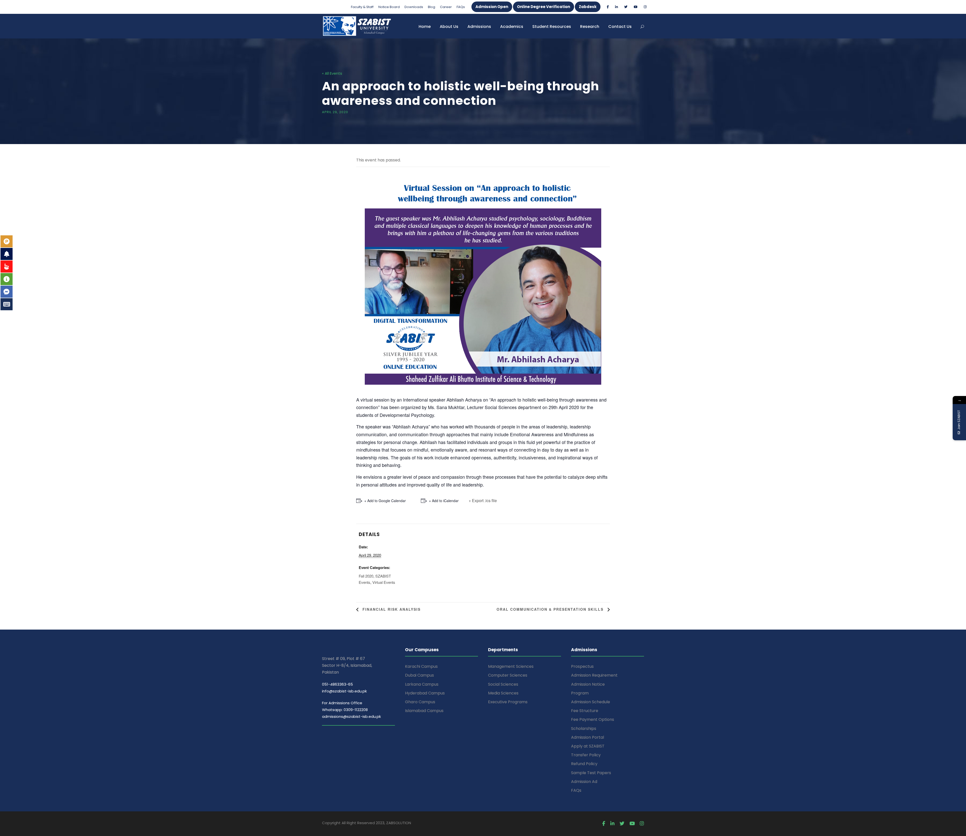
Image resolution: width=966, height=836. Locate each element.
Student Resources (551, 26)
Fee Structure (584, 711)
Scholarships (583, 728)
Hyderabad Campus (425, 693)
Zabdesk (587, 6)
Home (425, 26)
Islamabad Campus (424, 711)
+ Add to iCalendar (444, 500)
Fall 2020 (366, 576)
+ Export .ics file (483, 500)
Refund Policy (584, 764)
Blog (431, 7)
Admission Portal (587, 737)
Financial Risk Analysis (391, 609)
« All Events (332, 73)
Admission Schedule (590, 702)
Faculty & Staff (362, 7)
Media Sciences (503, 693)
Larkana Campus (421, 684)
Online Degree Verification (543, 6)
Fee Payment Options (592, 719)
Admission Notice (588, 684)
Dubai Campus (419, 675)
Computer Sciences (507, 675)
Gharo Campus (420, 702)
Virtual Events (383, 582)
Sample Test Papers (591, 773)
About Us (449, 26)
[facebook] (608, 7)
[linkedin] (616, 7)
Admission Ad (584, 781)
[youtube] (635, 7)
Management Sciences (511, 666)
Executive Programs (508, 702)
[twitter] (625, 7)
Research (589, 26)
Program (580, 693)
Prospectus (582, 666)
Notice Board (389, 7)
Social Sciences (503, 684)
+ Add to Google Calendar (385, 500)
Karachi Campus (421, 666)
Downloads (414, 7)
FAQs (461, 7)
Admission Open (491, 6)
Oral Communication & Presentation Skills (551, 609)
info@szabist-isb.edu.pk (344, 691)
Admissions (479, 26)
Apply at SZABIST (588, 746)
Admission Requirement (594, 675)
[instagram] (645, 7)
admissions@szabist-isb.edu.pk (351, 716)
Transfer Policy (586, 755)
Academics (511, 26)
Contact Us (620, 26)
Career (446, 7)
